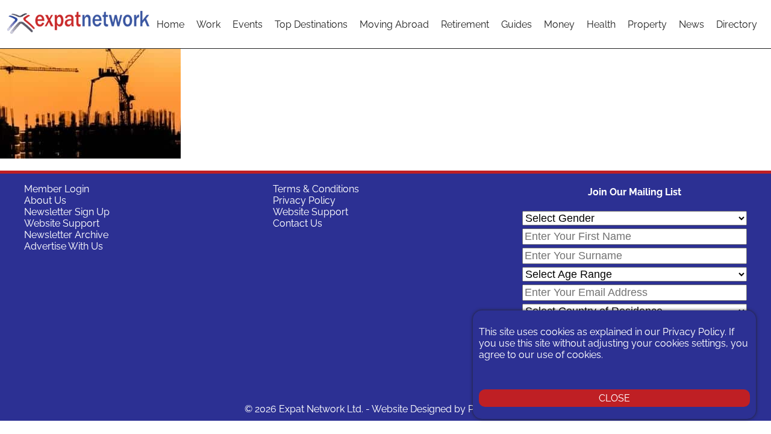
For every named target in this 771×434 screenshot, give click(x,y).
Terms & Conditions (316, 189)
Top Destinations (311, 24)
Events (248, 24)
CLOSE (614, 398)
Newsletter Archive (66, 235)
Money (559, 24)
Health (601, 24)
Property (647, 24)
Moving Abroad (394, 24)
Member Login (56, 189)
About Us (45, 200)
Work (208, 24)
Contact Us (297, 223)
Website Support (61, 223)
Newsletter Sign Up (67, 212)
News (691, 24)
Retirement (465, 24)
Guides (516, 24)
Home (170, 24)
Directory (736, 24)
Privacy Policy (304, 200)
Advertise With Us (63, 246)
